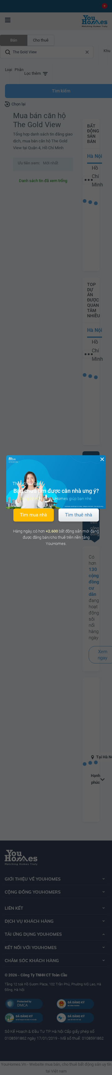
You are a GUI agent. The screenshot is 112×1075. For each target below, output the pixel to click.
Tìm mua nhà (33, 515)
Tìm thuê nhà (78, 515)
